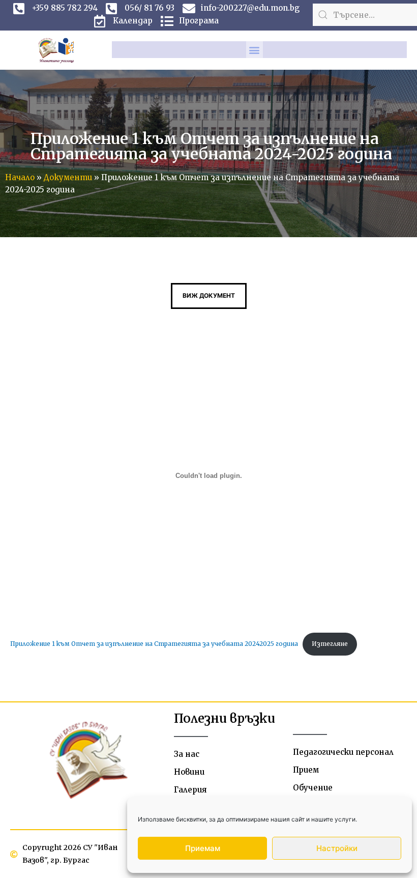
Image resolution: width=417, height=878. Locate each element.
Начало (20, 177)
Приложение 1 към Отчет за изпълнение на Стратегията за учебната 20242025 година (154, 643)
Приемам (202, 848)
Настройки (337, 848)
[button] (254, 49)
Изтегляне (330, 643)
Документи (68, 177)
